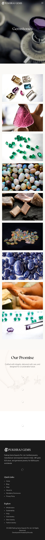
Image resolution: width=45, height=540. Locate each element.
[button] (42, 3)
